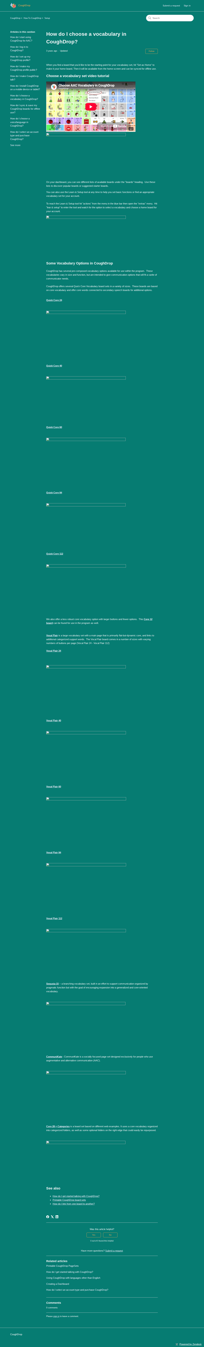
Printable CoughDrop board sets (69, 1200)
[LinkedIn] (56, 1216)
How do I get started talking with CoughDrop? (76, 1196)
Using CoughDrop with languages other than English (73, 1277)
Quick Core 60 (54, 427)
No (110, 1235)
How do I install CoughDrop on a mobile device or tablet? (25, 87)
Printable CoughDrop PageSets (62, 1265)
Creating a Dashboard (57, 1284)
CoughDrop (15, 18)
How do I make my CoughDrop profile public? (23, 68)
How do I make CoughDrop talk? (24, 78)
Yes (93, 1235)
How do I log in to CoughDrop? (19, 48)
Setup (47, 18)
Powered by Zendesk (190, 1344)
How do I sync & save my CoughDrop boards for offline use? (25, 109)
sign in (56, 1316)
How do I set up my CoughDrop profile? (20, 58)
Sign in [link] (187, 5)
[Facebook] (47, 1216)
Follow (151, 51)
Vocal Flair (52, 635)
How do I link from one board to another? (74, 1203)
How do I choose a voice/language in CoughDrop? (20, 122)
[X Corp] (52, 1216)
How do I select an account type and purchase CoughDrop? (24, 135)
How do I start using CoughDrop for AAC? (21, 39)
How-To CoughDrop (32, 18)
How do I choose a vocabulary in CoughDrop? (24, 97)
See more (15, 145)
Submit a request (171, 5)
